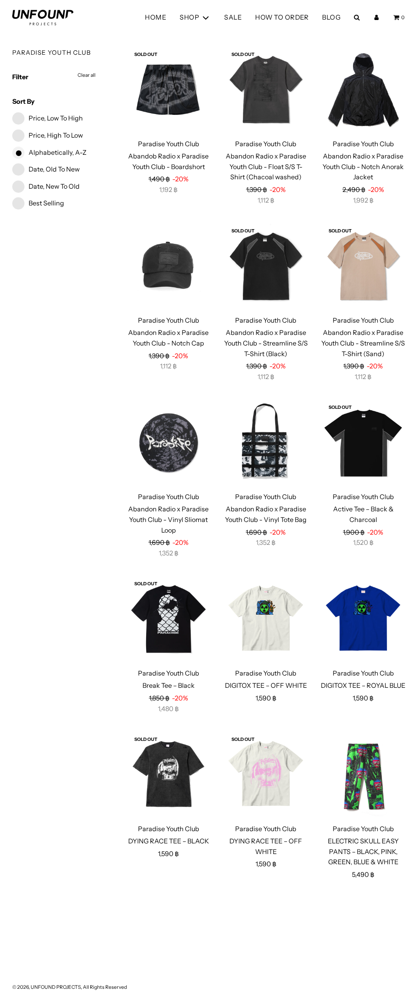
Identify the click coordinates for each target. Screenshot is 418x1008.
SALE (233, 17)
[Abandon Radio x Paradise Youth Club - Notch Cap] (168, 266)
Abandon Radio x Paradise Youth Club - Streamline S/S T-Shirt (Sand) (363, 342)
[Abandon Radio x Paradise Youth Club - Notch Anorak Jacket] (362, 89)
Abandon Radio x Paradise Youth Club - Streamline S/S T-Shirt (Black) (266, 342)
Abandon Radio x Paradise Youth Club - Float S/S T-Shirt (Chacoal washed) (266, 166)
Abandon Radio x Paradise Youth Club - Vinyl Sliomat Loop (168, 519)
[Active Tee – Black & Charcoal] (362, 442)
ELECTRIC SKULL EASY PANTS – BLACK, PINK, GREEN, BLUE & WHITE (363, 851)
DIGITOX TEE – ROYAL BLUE (363, 685)
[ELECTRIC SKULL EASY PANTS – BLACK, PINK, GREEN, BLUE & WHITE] (362, 774)
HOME (155, 17)
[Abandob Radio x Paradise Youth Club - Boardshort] (168, 89)
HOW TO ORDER (282, 17)
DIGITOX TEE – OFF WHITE (266, 685)
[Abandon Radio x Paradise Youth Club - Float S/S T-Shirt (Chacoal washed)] (265, 89)
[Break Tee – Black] (168, 619)
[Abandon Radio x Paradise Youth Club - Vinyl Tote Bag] (265, 442)
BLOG (331, 17)
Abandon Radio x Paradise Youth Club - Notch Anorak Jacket (363, 166)
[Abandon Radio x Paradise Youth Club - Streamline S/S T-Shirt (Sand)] (362, 266)
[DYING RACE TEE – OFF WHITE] (265, 774)
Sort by (23, 101)
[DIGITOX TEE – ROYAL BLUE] (362, 619)
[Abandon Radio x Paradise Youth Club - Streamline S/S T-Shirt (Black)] (265, 266)
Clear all (87, 75)
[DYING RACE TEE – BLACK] (168, 774)
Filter (20, 77)
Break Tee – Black (168, 685)
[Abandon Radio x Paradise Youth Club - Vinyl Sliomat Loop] (168, 442)
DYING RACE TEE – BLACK (168, 841)
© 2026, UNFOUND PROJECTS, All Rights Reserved (69, 987)
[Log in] (376, 17)
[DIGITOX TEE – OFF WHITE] (265, 619)
